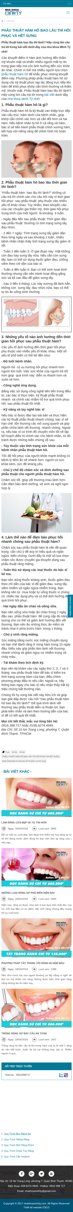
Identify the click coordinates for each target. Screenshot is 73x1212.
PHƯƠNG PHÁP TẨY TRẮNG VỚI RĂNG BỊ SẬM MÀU (32, 963)
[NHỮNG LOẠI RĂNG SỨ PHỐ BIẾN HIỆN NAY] (36, 867)
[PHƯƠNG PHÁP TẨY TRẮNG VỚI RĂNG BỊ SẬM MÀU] (36, 938)
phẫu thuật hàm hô (14, 74)
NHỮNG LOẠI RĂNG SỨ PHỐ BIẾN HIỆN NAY (28, 892)
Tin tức (11, 21)
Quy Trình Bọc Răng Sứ (17, 1133)
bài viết (49, 95)
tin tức (14, 752)
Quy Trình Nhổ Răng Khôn (19, 1145)
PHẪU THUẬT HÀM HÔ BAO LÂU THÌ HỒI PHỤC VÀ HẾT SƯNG (31, 756)
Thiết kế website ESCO (36, 1207)
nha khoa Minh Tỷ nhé (23, 99)
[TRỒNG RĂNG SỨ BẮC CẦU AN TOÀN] (36, 1008)
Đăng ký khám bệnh (70, 606)
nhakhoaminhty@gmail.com (40, 1191)
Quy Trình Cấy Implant (16, 1156)
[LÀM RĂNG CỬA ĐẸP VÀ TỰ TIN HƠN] (36, 797)
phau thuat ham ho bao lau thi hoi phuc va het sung (24, 761)
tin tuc (22, 752)
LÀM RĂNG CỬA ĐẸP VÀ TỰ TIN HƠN (23, 822)
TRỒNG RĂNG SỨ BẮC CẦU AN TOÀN (24, 1033)
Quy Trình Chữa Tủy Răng (19, 1150)
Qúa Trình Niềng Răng (16, 1139)
